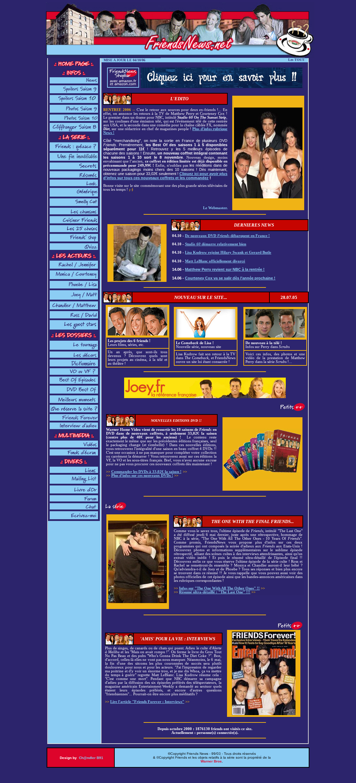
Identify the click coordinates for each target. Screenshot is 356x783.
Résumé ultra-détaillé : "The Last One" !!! (214, 592)
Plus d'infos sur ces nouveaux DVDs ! (142, 475)
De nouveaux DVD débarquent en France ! (227, 236)
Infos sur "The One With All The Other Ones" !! (219, 588)
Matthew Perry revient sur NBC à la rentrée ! (225, 269)
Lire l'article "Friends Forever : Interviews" (147, 702)
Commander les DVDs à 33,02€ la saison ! (146, 472)
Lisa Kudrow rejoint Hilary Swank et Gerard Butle (228, 252)
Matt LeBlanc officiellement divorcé (215, 261)
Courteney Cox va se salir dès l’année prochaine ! (230, 278)
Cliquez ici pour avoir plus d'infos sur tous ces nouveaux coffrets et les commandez (165, 176)
